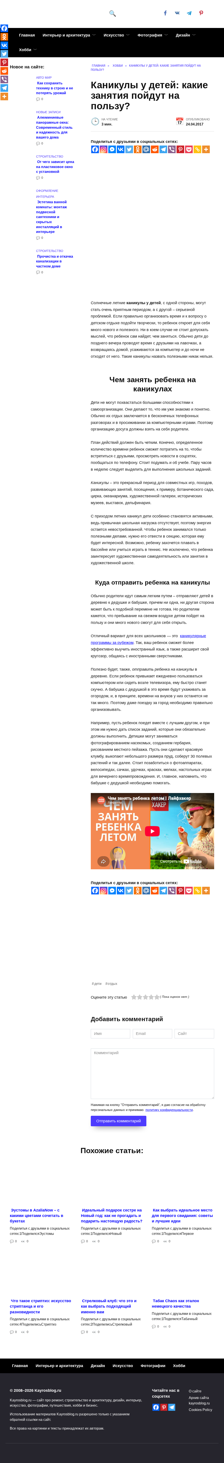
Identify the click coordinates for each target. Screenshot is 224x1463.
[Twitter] (129, 149)
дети (98, 984)
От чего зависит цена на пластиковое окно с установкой (55, 167)
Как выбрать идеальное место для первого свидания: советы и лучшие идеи (182, 1215)
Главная (27, 35)
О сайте (195, 1391)
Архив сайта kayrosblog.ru (199, 1400)
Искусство (114, 35)
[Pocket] (189, 149)
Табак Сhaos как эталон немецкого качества (175, 1304)
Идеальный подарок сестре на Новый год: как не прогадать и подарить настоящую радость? (111, 1215)
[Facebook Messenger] (112, 149)
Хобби (25, 50)
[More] (206, 149)
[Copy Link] (197, 149)
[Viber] (172, 149)
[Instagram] (103, 149)
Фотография (150, 35)
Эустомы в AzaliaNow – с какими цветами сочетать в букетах (36, 1215)
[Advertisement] (152, 950)
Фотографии (153, 1366)
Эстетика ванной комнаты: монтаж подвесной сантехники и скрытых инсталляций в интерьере (51, 217)
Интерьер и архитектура (66, 35)
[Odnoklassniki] (138, 149)
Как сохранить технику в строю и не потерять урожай (54, 88)
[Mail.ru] (146, 149)
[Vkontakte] (120, 149)
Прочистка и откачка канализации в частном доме (54, 261)
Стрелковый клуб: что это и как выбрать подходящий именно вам (108, 1306)
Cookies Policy (200, 1410)
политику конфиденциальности (169, 1110)
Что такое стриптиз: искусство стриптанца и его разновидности (40, 1306)
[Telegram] (163, 149)
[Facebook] (95, 149)
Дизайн (183, 35)
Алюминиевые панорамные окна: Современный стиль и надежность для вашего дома (54, 127)
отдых (112, 984)
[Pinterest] (180, 149)
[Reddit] (155, 149)
